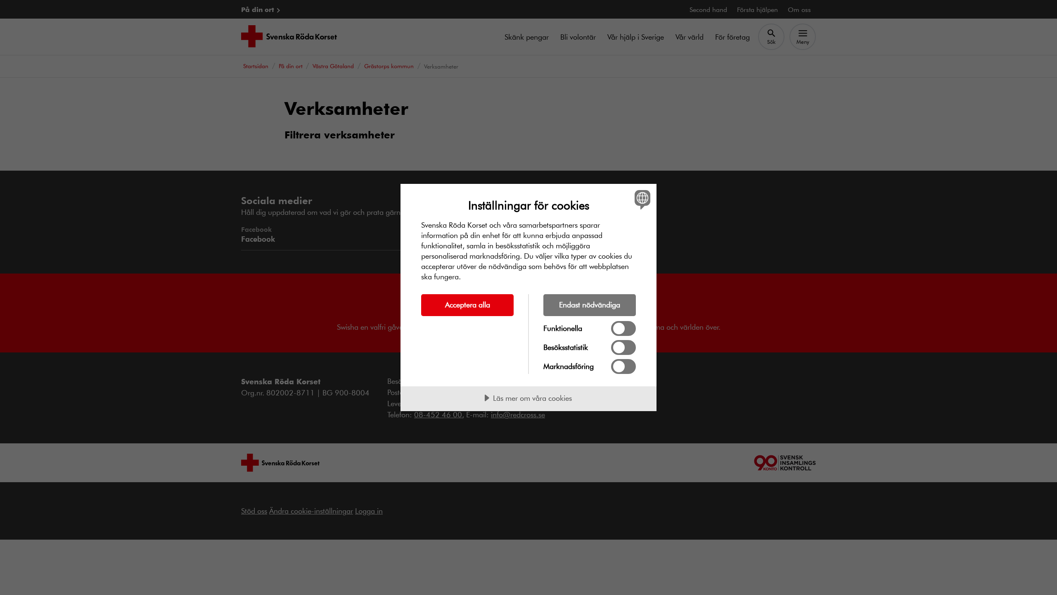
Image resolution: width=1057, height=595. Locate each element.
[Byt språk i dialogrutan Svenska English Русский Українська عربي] (641, 199)
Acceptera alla (467, 304)
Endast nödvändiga (589, 304)
